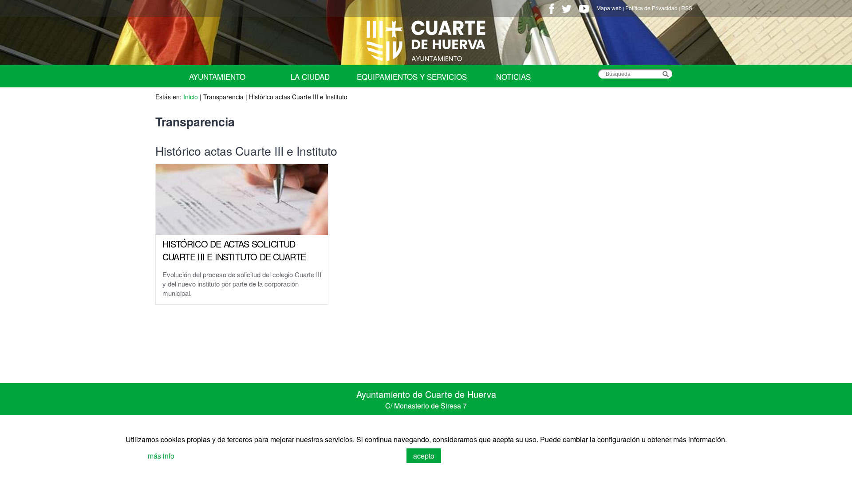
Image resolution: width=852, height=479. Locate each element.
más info (161, 456)
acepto (423, 456)
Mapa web (609, 8)
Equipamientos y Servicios (412, 76)
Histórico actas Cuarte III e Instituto (298, 96)
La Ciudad (310, 76)
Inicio (190, 96)
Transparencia (223, 96)
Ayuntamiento (217, 76)
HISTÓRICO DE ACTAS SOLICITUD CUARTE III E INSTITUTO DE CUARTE (234, 250)
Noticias (513, 76)
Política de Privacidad (651, 8)
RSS (686, 8)
